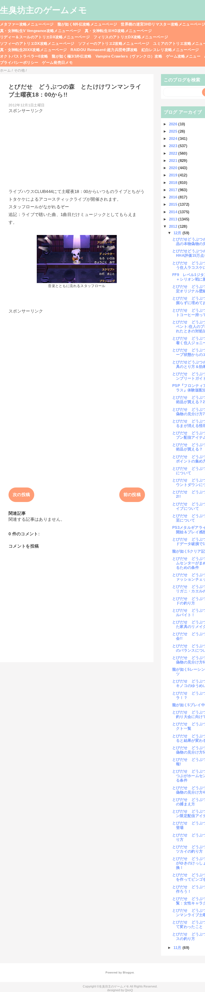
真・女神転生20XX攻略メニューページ (33, 50)
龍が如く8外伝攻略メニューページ (87, 24)
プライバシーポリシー (19, 62)
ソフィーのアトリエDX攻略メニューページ (37, 43)
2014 (173, 212)
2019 (173, 175)
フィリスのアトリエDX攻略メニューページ (131, 37)
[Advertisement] (76, 149)
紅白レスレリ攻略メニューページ (170, 50)
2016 (173, 197)
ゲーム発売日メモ (57, 62)
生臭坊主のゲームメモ (43, 10)
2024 (173, 138)
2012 (173, 226)
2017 (173, 190)
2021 (173, 160)
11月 (178, 947)
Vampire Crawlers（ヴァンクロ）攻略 (129, 56)
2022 (173, 153)
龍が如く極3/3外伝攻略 (72, 56)
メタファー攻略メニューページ (27, 24)
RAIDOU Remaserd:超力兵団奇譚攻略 (104, 50)
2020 (173, 168)
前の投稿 (132, 494)
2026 (173, 124)
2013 (173, 219)
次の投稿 (21, 494)
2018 (173, 182)
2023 (173, 146)
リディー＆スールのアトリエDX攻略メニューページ (45, 37)
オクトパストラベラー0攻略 (24, 56)
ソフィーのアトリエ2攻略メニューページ (113, 43)
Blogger (128, 972)
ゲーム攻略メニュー (183, 56)
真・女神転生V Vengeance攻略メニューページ (40, 31)
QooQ (129, 990)
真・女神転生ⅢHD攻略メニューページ (118, 31)
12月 (178, 233)
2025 (173, 131)
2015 (173, 204)
